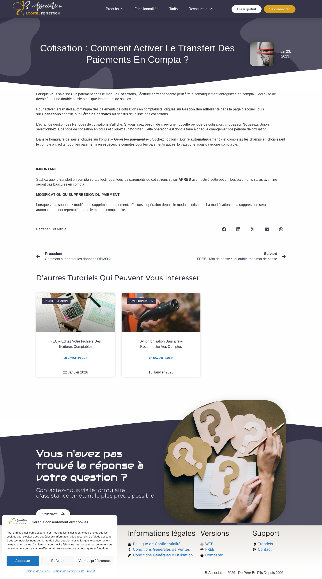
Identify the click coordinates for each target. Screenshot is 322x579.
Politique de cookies (37, 571)
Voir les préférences (94, 561)
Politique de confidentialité (68, 571)
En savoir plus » (76, 357)
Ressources (198, 9)
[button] (224, 229)
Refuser (57, 561)
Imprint (91, 571)
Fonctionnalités (146, 9)
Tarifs (173, 9)
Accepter (22, 561)
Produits (112, 9)
